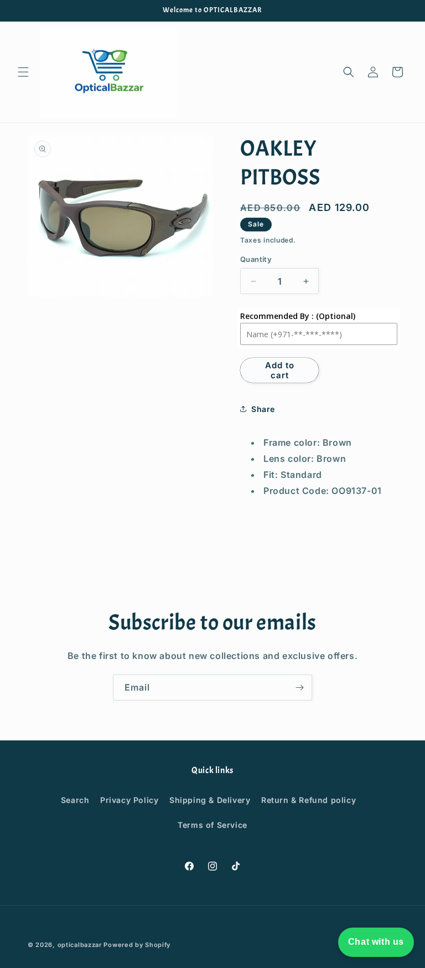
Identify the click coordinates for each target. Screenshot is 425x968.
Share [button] (263, 409)
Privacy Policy (129, 800)
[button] (23, 72)
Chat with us (376, 941)
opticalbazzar (80, 945)
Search (75, 800)
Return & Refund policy (308, 800)
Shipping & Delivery (209, 800)
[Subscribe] (299, 687)
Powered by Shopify (136, 945)
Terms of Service (212, 825)
